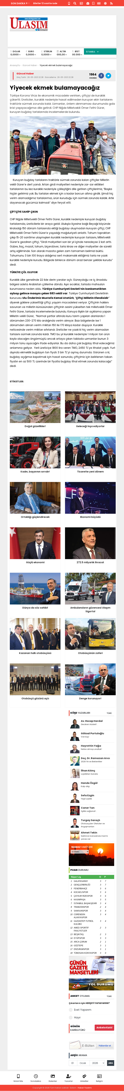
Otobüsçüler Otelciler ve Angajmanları (93, 825)
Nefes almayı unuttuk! (91, 749)
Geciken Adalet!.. (89, 724)
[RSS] (111, 3)
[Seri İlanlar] (93, 3)
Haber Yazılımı (85, 1087)
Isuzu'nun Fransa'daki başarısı (50, 3)
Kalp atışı (85, 786)
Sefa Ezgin (87, 795)
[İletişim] (81, 3)
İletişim (99, 1081)
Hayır (77, 1017)
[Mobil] (69, 3)
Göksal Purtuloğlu (92, 733)
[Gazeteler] (99, 3)
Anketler (84, 1081)
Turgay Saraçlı (90, 820)
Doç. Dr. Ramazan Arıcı (95, 758)
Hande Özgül (89, 783)
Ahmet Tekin (89, 832)
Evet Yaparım (82, 1010)
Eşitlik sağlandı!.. (89, 811)
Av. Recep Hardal (92, 721)
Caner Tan (88, 808)
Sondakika (36, 1081)
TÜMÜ (109, 713)
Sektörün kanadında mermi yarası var (94, 837)
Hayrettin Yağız (91, 746)
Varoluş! (85, 736)
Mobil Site (18, 1081)
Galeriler (53, 1081)
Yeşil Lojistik (86, 798)
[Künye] (105, 3)
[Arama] (75, 3)
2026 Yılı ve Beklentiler (91, 761)
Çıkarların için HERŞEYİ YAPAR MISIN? (89, 1003)
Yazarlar (69, 1081)
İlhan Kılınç (88, 770)
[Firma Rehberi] (88, 3)
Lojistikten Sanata (89, 774)
